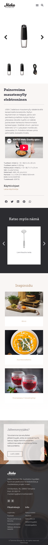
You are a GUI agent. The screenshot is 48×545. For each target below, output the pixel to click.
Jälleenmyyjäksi (31, 522)
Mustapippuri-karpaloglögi (24, 398)
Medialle (28, 516)
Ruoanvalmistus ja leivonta (14, 520)
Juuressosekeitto (24, 360)
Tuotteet (10, 516)
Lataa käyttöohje (11, 189)
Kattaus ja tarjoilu (13, 524)
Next (41, 37)
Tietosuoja (24, 543)
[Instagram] (8, 501)
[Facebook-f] (12, 501)
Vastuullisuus (30, 519)
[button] (37, 5)
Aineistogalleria (31, 525)
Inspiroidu (11, 513)
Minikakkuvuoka (24, 252)
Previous (6, 37)
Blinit (24, 321)
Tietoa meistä (30, 513)
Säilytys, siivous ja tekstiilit (13, 528)
